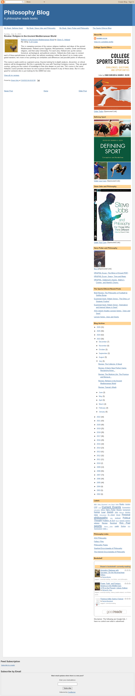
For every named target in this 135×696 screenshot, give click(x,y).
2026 (99, 327)
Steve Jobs (108, 526)
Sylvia (123, 526)
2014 (99, 448)
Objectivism (103, 515)
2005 (99, 483)
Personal (126, 515)
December (103, 342)
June (101, 392)
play (111, 518)
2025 (99, 331)
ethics (103, 510)
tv (107, 529)
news (96, 515)
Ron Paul (124, 523)
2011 (99, 459)
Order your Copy (100, 181)
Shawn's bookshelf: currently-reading (115, 567)
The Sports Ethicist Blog (102, 28)
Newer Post (8, 91)
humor (97, 512)
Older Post (83, 91)
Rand (117, 520)
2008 (99, 471)
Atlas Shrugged (103, 504)
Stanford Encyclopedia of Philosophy (108, 548)
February (102, 408)
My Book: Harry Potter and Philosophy (74, 28)
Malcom (121, 512)
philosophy (101, 517)
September (103, 353)
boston (127, 504)
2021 (99, 421)
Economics (126, 507)
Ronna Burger (106, 577)
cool (99, 507)
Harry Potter (110, 510)
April (101, 400)
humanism (126, 510)
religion (96, 523)
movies (127, 512)
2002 (99, 494)
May (101, 396)
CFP (95, 507)
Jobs (116, 512)
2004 (99, 487)
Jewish (110, 512)
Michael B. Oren (107, 590)
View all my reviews (11, 75)
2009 (99, 467)
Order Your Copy (100, 242)
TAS (129, 526)
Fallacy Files (99, 541)
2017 (99, 436)
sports (98, 525)
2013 (99, 452)
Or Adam (111, 515)
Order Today (98, 111)
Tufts (104, 529)
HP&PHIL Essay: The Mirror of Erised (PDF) (111, 273)
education (97, 510)
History (119, 510)
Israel (103, 512)
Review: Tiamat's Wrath (107, 387)
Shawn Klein (102, 38)
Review (104, 523)
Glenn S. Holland (63, 40)
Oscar (118, 515)
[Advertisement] (107, 637)
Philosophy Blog (27, 12)
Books (121, 504)
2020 (99, 425)
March (101, 404)
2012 (99, 456)
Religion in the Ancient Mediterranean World (37, 40)
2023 (99, 339)
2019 (99, 429)
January (102, 412)
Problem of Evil (109, 521)
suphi (117, 526)
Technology (98, 529)
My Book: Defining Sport (13, 28)
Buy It (96, 269)
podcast (118, 518)
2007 (99, 475)
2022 (99, 417)
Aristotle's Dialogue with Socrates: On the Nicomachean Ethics (112, 572)
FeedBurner (72, 692)
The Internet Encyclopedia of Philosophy (109, 552)
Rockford (113, 523)
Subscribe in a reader (8, 665)
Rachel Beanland (107, 601)
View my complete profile (103, 42)
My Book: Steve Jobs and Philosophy (41, 28)
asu (95, 504)
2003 (99, 490)
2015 (99, 444)
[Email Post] (38, 80)
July (101, 361)
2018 (99, 432)
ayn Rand (111, 504)
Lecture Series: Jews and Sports (106, 317)
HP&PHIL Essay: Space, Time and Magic (110, 276)
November (103, 346)
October (102, 350)
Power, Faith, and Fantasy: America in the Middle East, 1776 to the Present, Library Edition (113, 586)
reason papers (125, 520)
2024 (99, 335)
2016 (99, 440)
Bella (117, 504)
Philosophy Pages (101, 545)
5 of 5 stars (33, 42)
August (102, 357)
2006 (99, 479)
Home (46, 91)
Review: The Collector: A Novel (110, 364)
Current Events (111, 507)
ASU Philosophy (100, 538)
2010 (99, 463)
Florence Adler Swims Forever (111, 599)
